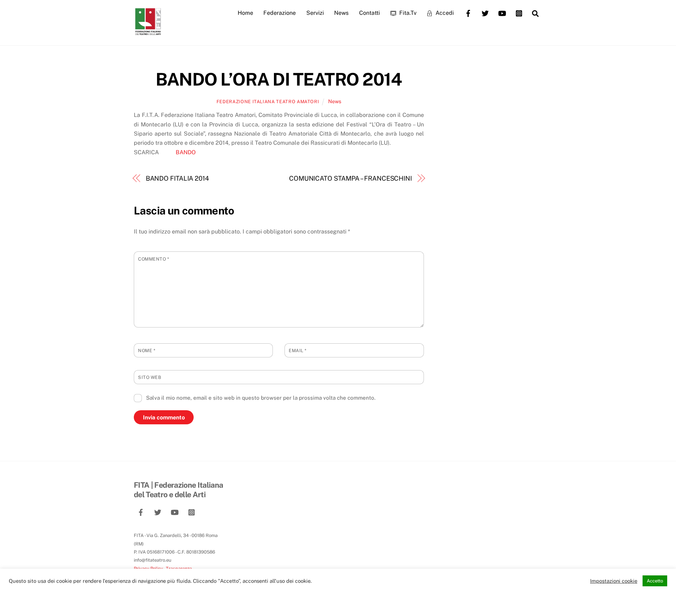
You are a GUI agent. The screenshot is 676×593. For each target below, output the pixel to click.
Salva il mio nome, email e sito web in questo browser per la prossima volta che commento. (260, 398)
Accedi (444, 13)
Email (298, 350)
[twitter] (485, 12)
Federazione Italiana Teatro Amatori (268, 101)
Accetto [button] (655, 580)
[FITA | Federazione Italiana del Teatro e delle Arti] (148, 32)
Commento (153, 259)
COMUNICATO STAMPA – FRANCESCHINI (350, 178)
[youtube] (502, 12)
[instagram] (519, 12)
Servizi (315, 13)
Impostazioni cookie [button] (613, 581)
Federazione (279, 13)
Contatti (369, 13)
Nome (146, 350)
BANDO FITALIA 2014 (177, 178)
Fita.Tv (407, 13)
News (341, 13)
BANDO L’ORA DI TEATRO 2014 (279, 79)
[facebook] (468, 12)
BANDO (184, 152)
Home (245, 13)
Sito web (149, 377)
